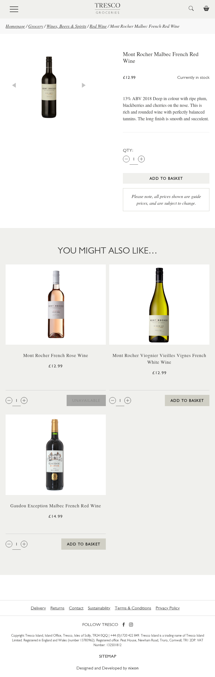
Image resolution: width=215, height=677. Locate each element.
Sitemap (107, 656)
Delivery (38, 608)
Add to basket (166, 178)
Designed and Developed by (107, 668)
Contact (76, 608)
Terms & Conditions (133, 608)
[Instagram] (131, 625)
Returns (57, 608)
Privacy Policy (168, 608)
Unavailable (86, 400)
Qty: (128, 150)
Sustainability (99, 608)
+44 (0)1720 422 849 (124, 635)
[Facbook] (124, 625)
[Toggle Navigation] (14, 9)
